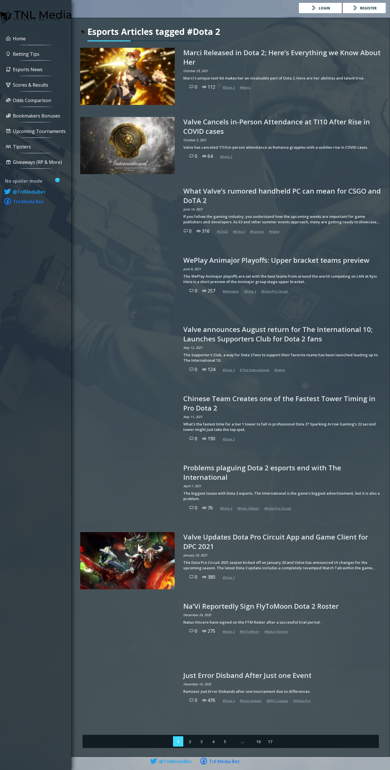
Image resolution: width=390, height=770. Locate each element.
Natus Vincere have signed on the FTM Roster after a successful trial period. (252, 622)
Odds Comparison (32, 100)
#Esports (257, 231)
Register (368, 8)
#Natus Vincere (276, 631)
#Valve (274, 231)
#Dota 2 (229, 87)
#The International (254, 370)
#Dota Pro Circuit (274, 291)
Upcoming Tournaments (39, 131)
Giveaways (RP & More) (37, 162)
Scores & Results (30, 85)
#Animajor (231, 291)
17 (270, 741)
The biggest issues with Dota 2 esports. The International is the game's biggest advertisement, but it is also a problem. (281, 496)
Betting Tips (26, 54)
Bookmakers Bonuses (36, 116)
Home (19, 38)
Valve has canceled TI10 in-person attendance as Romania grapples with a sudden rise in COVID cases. (275, 147)
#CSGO (222, 231)
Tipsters (22, 147)
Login (324, 8)
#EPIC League (277, 701)
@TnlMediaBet (29, 192)
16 (258, 741)
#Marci (245, 87)
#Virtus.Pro (302, 701)
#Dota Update (251, 701)
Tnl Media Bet (28, 201)
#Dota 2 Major (248, 508)
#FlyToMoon (249, 631)
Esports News (28, 69)
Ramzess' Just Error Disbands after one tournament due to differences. (246, 691)
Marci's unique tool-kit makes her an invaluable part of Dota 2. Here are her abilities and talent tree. (273, 78)
